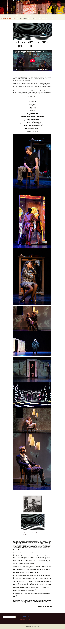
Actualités (3, 15)
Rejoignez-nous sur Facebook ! (26, 619)
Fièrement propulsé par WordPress (32, 626)
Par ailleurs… (34, 18)
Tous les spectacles (43, 18)
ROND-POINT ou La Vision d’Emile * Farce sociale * (26, 15)
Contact (51, 18)
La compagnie (10, 15)
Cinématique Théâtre (26, 616)
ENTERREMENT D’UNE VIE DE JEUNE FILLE (9, 18)
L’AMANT (40, 15)
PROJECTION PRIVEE (24, 18)
